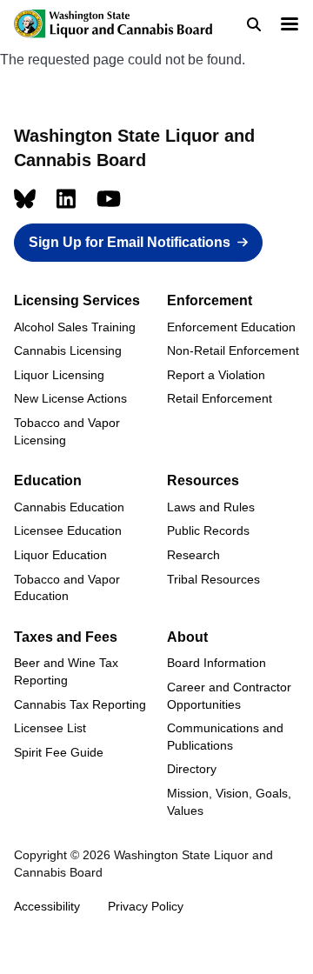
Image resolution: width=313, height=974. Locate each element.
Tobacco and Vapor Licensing (67, 431)
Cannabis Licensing (68, 350)
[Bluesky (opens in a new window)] (25, 199)
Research (193, 555)
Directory (191, 769)
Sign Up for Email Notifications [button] (129, 242)
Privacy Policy (145, 906)
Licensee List (50, 728)
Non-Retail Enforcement (233, 350)
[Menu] (289, 25)
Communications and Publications (225, 736)
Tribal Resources (213, 579)
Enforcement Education (231, 327)
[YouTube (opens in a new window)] (109, 199)
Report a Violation (216, 375)
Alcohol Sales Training (75, 327)
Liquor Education (60, 555)
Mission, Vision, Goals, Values (229, 801)
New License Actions (70, 398)
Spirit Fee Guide (58, 752)
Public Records (208, 530)
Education (48, 480)
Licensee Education (68, 530)
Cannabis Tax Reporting (80, 704)
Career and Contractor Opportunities (229, 695)
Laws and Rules (211, 507)
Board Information (216, 663)
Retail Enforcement (219, 398)
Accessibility (47, 906)
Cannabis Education (69, 507)
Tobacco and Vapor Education (67, 588)
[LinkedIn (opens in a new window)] (66, 199)
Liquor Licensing (59, 375)
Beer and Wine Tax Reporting (66, 671)
